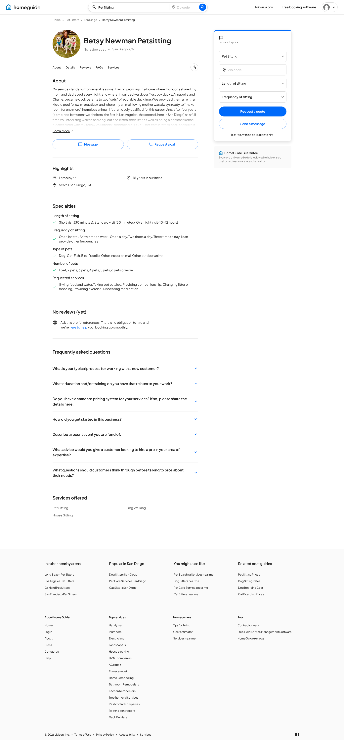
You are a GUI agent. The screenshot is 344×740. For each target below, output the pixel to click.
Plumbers (115, 631)
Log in (48, 631)
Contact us (52, 651)
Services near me (184, 638)
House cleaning (119, 651)
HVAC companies (120, 658)
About (57, 67)
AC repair (115, 664)
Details (70, 67)
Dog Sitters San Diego (123, 574)
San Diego (90, 20)
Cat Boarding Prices (251, 594)
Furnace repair (118, 671)
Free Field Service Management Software (264, 631)
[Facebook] (297, 734)
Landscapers (117, 645)
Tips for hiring (181, 625)
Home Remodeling (121, 677)
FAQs (99, 67)
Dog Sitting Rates (249, 581)
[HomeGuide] (23, 7)
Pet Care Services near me (191, 587)
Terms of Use (82, 734)
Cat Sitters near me (186, 594)
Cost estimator (183, 631)
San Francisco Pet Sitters (61, 594)
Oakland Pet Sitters (57, 587)
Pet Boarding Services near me (194, 574)
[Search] (202, 7)
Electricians (116, 638)
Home (57, 20)
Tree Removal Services (123, 697)
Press (48, 645)
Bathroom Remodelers (124, 684)
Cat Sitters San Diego (123, 587)
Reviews (85, 67)
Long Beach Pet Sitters (59, 574)
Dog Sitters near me (186, 581)
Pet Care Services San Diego (127, 581)
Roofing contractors (122, 710)
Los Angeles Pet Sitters (59, 581)
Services (113, 67)
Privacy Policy (105, 734)
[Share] (194, 67)
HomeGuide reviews (250, 638)
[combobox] (130, 7)
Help (48, 658)
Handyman (116, 625)
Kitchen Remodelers (122, 691)
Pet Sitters (72, 20)
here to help (78, 327)
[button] (125, 368)
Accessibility (127, 734)
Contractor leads (248, 625)
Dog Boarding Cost (250, 587)
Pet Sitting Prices (249, 574)
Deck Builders (118, 717)
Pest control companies (124, 704)
